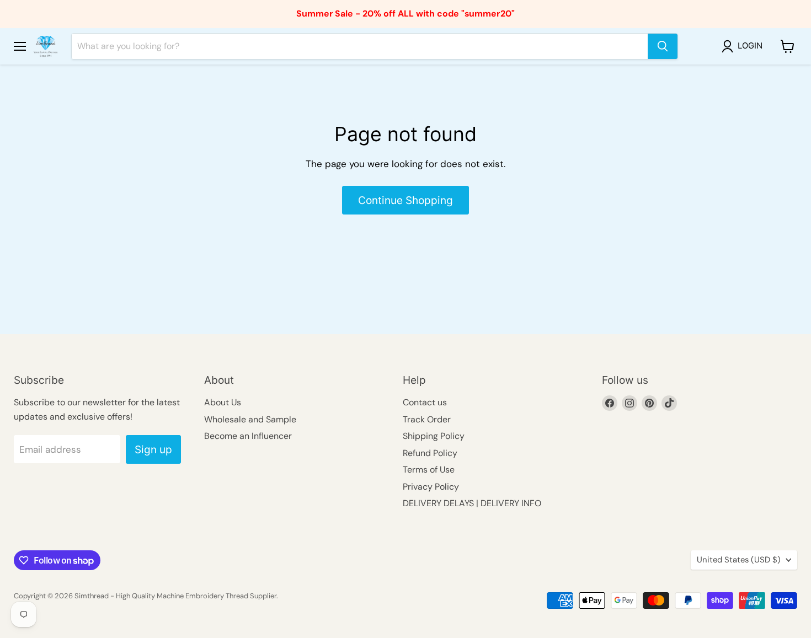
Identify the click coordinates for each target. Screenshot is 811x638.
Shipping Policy (434, 436)
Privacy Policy (431, 486)
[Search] (662, 46)
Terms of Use (429, 469)
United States (739, 559)
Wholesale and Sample (250, 419)
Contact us (425, 402)
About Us (222, 402)
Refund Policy (430, 453)
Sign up (153, 449)
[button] (744, 46)
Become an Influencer (248, 436)
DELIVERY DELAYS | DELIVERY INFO (472, 503)
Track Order (427, 419)
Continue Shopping (405, 200)
